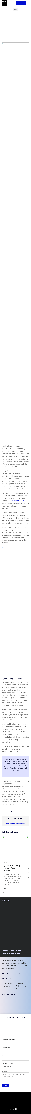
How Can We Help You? (8, 1063)
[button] (21, 3)
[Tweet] (15, 774)
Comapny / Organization (8, 1039)
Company (17, 811)
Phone (3, 1055)
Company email (6, 1047)
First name (5, 1024)
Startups (6, 862)
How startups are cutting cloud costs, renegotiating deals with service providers (12, 867)
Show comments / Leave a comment (15, 823)
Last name (4, 1032)
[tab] (15, 823)
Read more (6, 888)
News (15, 9)
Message (4, 1071)
